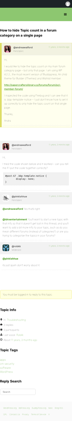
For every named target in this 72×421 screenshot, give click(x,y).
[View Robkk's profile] (6, 247)
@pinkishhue (10, 258)
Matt (50, 408)
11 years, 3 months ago (59, 47)
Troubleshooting (16, 319)
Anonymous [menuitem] (67, 4)
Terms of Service (38, 414)
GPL (5, 414)
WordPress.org (10, 408)
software (5, 367)
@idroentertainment (15, 219)
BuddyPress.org (39, 408)
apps (3, 359)
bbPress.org (5, 14)
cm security (7, 363)
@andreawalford (13, 208)
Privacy (25, 414)
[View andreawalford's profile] (7, 49)
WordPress (6, 371)
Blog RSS (59, 408)
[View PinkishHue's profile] (6, 198)
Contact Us (14, 414)
